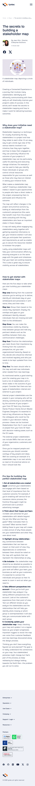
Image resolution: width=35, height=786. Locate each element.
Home (4, 18)
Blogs (10, 18)
